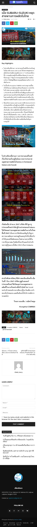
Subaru (21, 327)
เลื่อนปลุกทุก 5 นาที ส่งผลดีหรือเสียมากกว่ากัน (19, 446)
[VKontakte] (27, 510)
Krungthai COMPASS (12, 327)
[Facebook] (3, 23)
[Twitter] (8, 23)
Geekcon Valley (18, 519)
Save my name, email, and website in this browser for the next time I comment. (18, 418)
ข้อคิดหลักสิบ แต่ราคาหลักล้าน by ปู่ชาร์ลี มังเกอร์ (18, 452)
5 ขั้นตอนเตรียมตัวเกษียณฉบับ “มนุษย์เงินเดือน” (18, 440)
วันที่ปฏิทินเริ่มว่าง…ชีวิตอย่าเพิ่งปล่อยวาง (18, 436)
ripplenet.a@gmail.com (15, 498)
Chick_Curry (6, 19)
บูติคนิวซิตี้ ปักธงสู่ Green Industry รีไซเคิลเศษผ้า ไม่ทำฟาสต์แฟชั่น (27, 352)
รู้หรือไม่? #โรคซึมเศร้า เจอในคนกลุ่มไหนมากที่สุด (18, 457)
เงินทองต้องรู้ (10, 7)
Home (3, 7)
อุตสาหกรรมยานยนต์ (7, 329)
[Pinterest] (12, 23)
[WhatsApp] (16, 23)
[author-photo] (18, 370)
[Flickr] (18, 510)
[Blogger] (9, 510)
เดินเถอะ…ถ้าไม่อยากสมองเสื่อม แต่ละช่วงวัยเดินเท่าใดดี (10, 352)
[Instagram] (23, 510)
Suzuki (26, 327)
